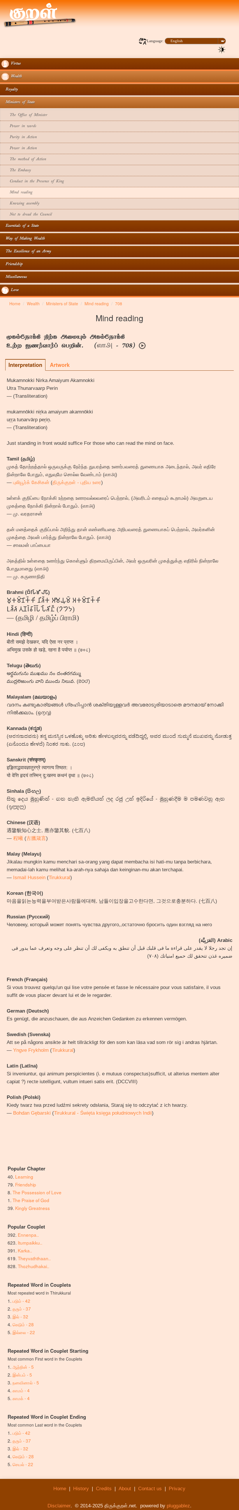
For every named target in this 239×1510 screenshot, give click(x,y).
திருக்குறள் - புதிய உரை (76, 482)
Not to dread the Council (26, 214)
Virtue (15, 63)
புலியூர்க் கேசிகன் (31, 482)
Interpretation (25, 365)
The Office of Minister (24, 115)
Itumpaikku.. (30, 1242)
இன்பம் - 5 (22, 1374)
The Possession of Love (37, 1192)
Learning (24, 1176)
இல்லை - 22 (24, 1332)
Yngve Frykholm (31, 1050)
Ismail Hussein (29, 877)
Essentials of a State (20, 226)
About (125, 1488)
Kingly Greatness (32, 1208)
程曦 (18, 838)
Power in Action (19, 148)
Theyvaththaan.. (34, 1258)
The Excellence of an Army (26, 251)
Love (14, 290)
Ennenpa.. (28, 1234)
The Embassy (16, 170)
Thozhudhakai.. (33, 1266)
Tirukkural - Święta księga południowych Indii (103, 1113)
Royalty (9, 89)
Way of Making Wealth (23, 238)
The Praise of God (31, 1200)
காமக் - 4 (21, 1398)
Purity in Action (19, 137)
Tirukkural (59, 877)
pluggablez (178, 1506)
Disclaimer (59, 1506)
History (81, 1488)
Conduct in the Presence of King (32, 181)
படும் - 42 (21, 1300)
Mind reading (16, 192)
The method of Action (23, 159)
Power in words (18, 126)
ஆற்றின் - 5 (23, 1366)
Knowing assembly (20, 203)
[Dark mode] (222, 49)
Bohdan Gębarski (32, 1113)
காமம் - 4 (21, 1390)
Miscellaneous (14, 277)
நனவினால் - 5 (26, 1382)
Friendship (11, 264)
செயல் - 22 (23, 1464)
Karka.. (25, 1250)
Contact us (150, 1488)
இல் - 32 (20, 1316)
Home (59, 1488)
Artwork (60, 365)
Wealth (15, 76)
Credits (104, 1488)
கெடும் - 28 (23, 1324)
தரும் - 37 (22, 1308)
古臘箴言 (36, 838)
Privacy (177, 1488)
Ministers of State (18, 102)
